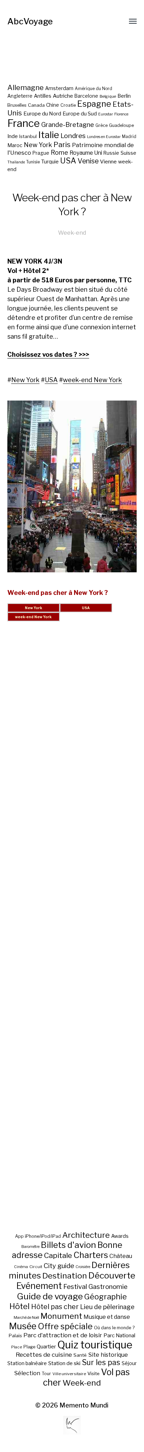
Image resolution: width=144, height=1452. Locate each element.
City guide (59, 1266)
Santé (80, 1355)
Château (120, 1255)
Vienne (108, 161)
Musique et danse (107, 1317)
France (23, 123)
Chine (52, 105)
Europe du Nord (42, 113)
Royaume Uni (86, 153)
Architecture (86, 1235)
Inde (12, 136)
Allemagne (25, 87)
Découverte (111, 1275)
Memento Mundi (83, 1405)
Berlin (124, 96)
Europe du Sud (80, 114)
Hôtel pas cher (55, 1306)
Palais (15, 1335)
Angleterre (20, 96)
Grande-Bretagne (67, 125)
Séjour (129, 1363)
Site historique (108, 1354)
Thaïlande (16, 162)
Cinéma (21, 1267)
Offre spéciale (65, 1326)
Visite (93, 1373)
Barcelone (86, 96)
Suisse (128, 153)
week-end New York (92, 380)
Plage (29, 1346)
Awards (120, 1236)
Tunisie (33, 162)
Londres (73, 136)
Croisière (82, 1267)
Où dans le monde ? (114, 1327)
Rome (59, 152)
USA (68, 160)
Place (16, 1347)
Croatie (68, 105)
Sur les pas (101, 1362)
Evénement (39, 1286)
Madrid (129, 136)
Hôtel (19, 1306)
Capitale (58, 1255)
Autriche (63, 95)
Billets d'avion (68, 1245)
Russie (111, 153)
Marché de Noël (26, 1317)
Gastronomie (108, 1287)
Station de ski (64, 1363)
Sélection (27, 1373)
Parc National (119, 1335)
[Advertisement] (72, 934)
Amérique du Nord (93, 88)
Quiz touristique (94, 1345)
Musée (22, 1326)
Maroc (14, 145)
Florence (121, 114)
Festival (75, 1287)
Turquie (50, 162)
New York (38, 144)
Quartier (46, 1347)
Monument (61, 1316)
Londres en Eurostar (104, 137)
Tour (46, 1373)
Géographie (105, 1296)
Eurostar (105, 114)
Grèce (101, 125)
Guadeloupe (121, 125)
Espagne (94, 104)
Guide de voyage (50, 1296)
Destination (64, 1276)
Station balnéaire (27, 1363)
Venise (88, 161)
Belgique (108, 96)
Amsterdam (59, 88)
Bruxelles (17, 105)
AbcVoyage (30, 21)
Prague (41, 153)
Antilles (42, 96)
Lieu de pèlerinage (107, 1306)
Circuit (35, 1266)
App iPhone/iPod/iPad (38, 1236)
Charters (90, 1255)
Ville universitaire (69, 1373)
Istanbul (28, 136)
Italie (48, 134)
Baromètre (30, 1246)
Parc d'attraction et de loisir (62, 1335)
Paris (62, 144)
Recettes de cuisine (44, 1354)
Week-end (72, 232)
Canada (36, 105)
